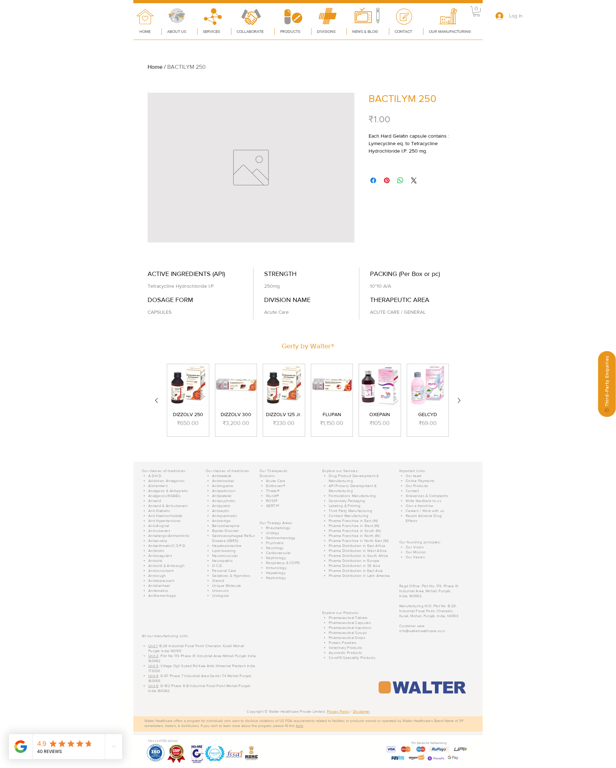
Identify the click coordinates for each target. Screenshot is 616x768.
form (299, 726)
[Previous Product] (156, 400)
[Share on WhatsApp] (400, 180)
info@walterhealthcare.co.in (422, 631)
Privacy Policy (338, 711)
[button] (476, 11)
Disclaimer (361, 711)
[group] (307, 400)
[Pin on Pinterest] (387, 180)
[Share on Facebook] (373, 180)
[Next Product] (459, 400)
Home (155, 67)
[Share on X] (414, 180)
